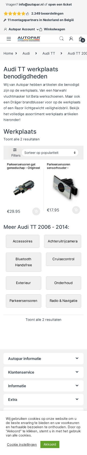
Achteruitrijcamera (62, 241)
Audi (26, 53)
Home (8, 53)
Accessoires (22, 241)
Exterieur (23, 283)
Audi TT (48, 53)
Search (61, 38)
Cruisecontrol (63, 259)
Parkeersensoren (23, 301)
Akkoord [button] (50, 444)
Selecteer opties (33, 211)
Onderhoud (63, 283)
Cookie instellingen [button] (22, 445)
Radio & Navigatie (63, 301)
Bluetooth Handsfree (23, 262)
